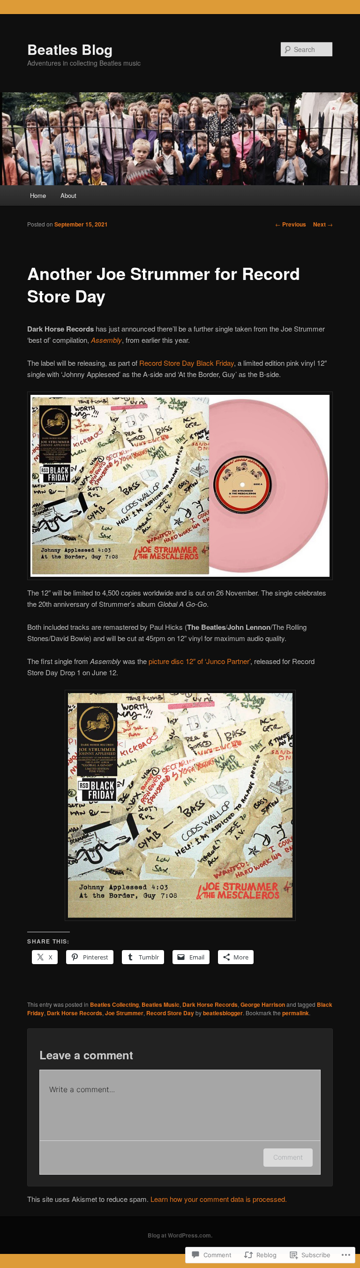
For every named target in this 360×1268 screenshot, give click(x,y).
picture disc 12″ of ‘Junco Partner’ (199, 661)
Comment (288, 1157)
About (68, 195)
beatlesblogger (223, 1013)
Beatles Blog (69, 49)
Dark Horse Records (210, 1004)
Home (38, 195)
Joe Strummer (124, 1013)
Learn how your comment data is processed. (218, 1199)
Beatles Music (161, 1004)
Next (323, 224)
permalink (295, 1013)
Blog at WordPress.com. (180, 1235)
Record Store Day (170, 1013)
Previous (290, 224)
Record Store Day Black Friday (186, 363)
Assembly (106, 340)
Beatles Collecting (114, 1004)
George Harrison (262, 1004)
